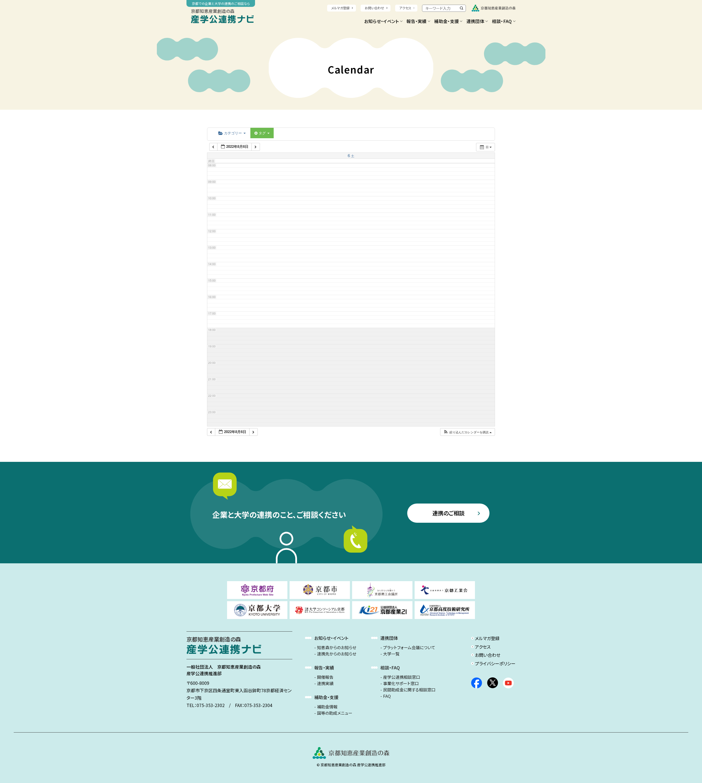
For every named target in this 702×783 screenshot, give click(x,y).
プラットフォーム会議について (409, 647)
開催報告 (325, 677)
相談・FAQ (502, 21)
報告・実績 (416, 21)
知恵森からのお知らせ (336, 647)
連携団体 (475, 21)
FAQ (387, 696)
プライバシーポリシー (495, 663)
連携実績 (325, 683)
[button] (467, 432)
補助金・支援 (446, 21)
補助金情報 (327, 707)
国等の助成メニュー (334, 713)
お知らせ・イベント (381, 21)
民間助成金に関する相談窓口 (409, 690)
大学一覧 (391, 654)
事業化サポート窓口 (401, 683)
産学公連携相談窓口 (401, 677)
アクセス (405, 7)
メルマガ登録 (340, 7)
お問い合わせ (374, 7)
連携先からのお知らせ (336, 654)
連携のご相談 (448, 513)
